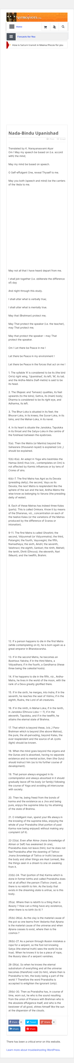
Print (52, 139)
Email (63, 139)
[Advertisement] (37, 87)
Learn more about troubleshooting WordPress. (33, 1049)
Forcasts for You (26, 36)
